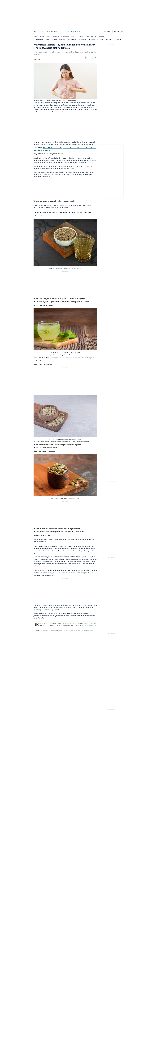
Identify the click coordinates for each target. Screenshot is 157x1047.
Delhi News (62, 39)
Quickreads (100, 39)
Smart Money (39, 39)
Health (37, 630)
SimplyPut (54, 39)
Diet (41, 630)
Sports (47, 39)
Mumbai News (82, 39)
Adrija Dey (37, 59)
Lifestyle (82, 36)
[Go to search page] (38, 31)
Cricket (48, 36)
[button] (35, 31)
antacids (91, 109)
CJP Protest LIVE (91, 36)
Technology (92, 39)
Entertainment (65, 36)
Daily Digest (109, 39)
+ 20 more (101, 36)
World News (74, 36)
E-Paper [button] (108, 31)
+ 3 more (117, 39)
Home (35, 36)
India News (56, 36)
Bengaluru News (72, 39)
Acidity (36, 103)
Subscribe (116, 31)
